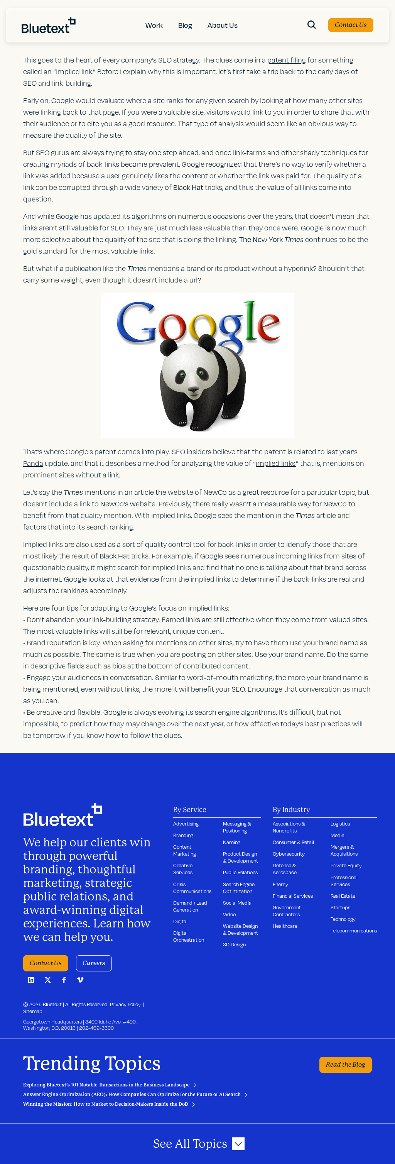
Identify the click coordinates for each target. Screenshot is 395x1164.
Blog (185, 25)
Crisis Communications (192, 888)
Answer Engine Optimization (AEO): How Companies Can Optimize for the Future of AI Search (132, 1094)
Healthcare (285, 925)
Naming (231, 842)
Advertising (186, 823)
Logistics (340, 823)
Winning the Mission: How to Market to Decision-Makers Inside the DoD (105, 1104)
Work (154, 25)
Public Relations (240, 872)
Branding (183, 835)
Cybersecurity (289, 853)
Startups (340, 907)
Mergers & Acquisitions (344, 850)
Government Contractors (287, 911)
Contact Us (351, 25)
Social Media (237, 902)
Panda (33, 463)
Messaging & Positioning (237, 827)
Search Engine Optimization (239, 888)
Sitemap (32, 1011)
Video (229, 914)
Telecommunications (354, 930)
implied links (275, 463)
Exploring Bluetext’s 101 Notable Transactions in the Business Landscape (106, 1085)
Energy (280, 884)
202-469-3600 (96, 1028)
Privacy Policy (125, 1004)
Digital (180, 921)
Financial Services (293, 895)
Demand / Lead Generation (190, 906)
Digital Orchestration (188, 936)
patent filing (286, 60)
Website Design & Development (240, 929)
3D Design (234, 944)
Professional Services (344, 881)
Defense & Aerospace (285, 869)
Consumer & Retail (293, 842)
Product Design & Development (240, 857)
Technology (343, 918)
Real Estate (343, 895)
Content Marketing (184, 850)
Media (337, 835)
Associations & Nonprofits (289, 827)
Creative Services (182, 869)
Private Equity (346, 865)
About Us (223, 25)
